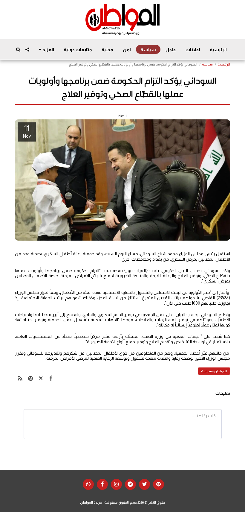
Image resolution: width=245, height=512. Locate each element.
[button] (27, 49)
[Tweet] (41, 378)
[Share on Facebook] (51, 378)
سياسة (207, 64)
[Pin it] (30, 378)
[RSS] (20, 378)
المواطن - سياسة (214, 371)
